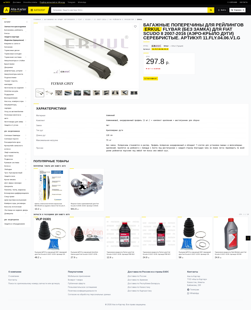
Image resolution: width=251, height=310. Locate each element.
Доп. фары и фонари (12, 183)
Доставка (17, 2)
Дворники (8, 67)
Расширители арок (12, 142)
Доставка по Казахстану (139, 287)
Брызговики (9, 64)
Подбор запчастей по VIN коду (52, 2)
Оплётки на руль (11, 91)
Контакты (243, 2)
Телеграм (194, 289)
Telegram (71, 2)
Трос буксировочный (13, 173)
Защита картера (11, 37)
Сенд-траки (9, 196)
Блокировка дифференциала (16, 193)
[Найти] (210, 10)
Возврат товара (75, 280)
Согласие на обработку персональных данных (89, 294)
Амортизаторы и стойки (14, 60)
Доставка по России (137, 276)
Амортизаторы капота (13, 74)
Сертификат (151, 78)
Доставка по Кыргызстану (140, 291)
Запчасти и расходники (15, 26)
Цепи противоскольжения (15, 200)
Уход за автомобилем (13, 111)
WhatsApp (82, 2)
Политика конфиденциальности (82, 291)
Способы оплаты (30, 2)
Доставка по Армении (138, 280)
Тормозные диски (11, 50)
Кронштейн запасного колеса (13, 147)
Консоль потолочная (12, 207)
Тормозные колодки (12, 54)
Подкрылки (9, 94)
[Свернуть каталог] (27, 22)
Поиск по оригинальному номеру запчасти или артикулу (34, 283)
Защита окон (9, 176)
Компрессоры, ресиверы (14, 203)
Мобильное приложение (79, 276)
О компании (232, 2)
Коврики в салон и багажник (12, 45)
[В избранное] (135, 26)
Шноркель (8, 186)
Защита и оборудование (14, 224)
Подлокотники (10, 77)
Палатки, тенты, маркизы (15, 190)
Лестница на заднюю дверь (16, 210)
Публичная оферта (76, 283)
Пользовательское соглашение (82, 287)
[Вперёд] (248, 238)
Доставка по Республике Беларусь (144, 283)
